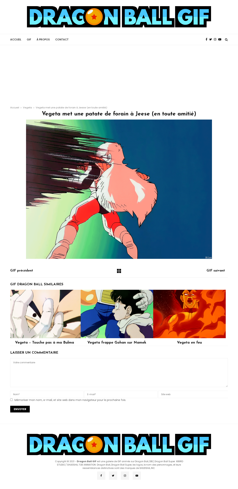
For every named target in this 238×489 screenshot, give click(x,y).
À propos (43, 39)
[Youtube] (220, 39)
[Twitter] (211, 39)
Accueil (15, 39)
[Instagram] (216, 39)
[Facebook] (207, 39)
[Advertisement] (119, 73)
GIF (29, 39)
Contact (62, 39)
